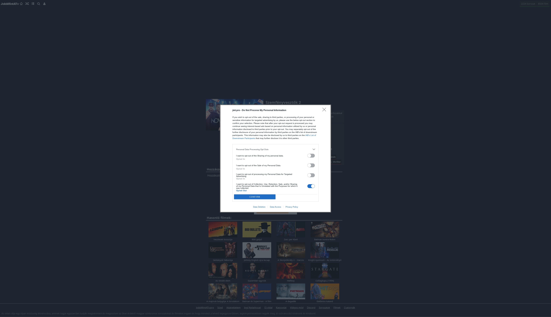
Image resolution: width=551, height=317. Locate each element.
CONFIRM (255, 197)
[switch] (311, 156)
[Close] (325, 110)
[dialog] (275, 158)
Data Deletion (259, 207)
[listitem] (275, 149)
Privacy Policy (292, 207)
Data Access (275, 207)
